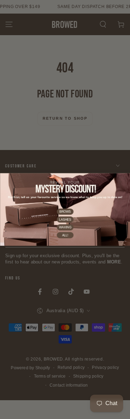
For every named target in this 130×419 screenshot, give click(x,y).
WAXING (65, 227)
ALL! (65, 235)
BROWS (65, 211)
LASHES (65, 219)
